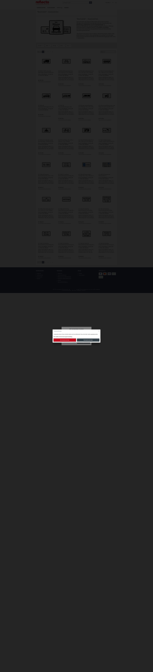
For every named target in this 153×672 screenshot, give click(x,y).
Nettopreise (88, 340)
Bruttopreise (64, 340)
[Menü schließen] (99, 331)
